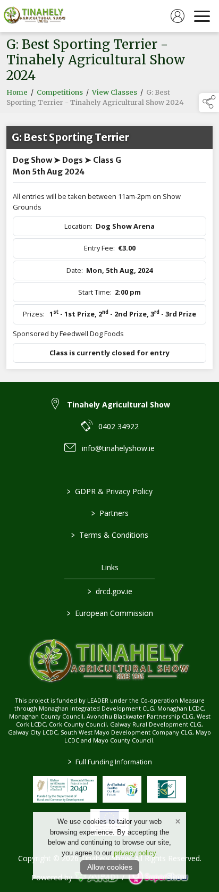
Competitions (60, 92)
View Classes (114, 92)
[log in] (177, 15)
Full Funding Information (109, 761)
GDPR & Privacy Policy (110, 491)
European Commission (109, 613)
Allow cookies (109, 867)
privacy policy (135, 853)
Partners (109, 513)
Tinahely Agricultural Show (118, 404)
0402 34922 (118, 426)
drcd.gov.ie (109, 591)
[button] (209, 102)
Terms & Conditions (109, 535)
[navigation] (202, 16)
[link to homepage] (34, 16)
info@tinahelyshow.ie (118, 448)
